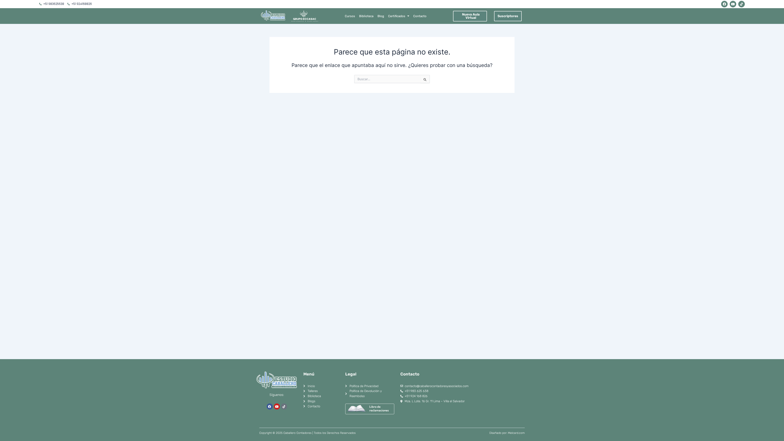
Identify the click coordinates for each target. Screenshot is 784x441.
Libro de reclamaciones (379, 408)
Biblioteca (366, 16)
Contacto (420, 16)
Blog (381, 16)
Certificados (396, 16)
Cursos (350, 16)
